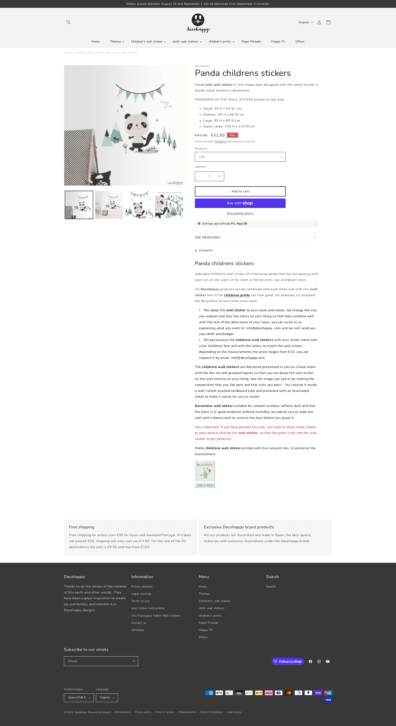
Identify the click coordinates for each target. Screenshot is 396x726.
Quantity (200, 167)
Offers (203, 637)
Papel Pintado (208, 623)
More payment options (240, 213)
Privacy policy (143, 712)
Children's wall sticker (89, 52)
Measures (201, 148)
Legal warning (141, 594)
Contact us (138, 623)
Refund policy (123, 712)
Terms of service (164, 712)
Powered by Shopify (99, 712)
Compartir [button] (206, 251)
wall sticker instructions (148, 608)
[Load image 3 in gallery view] (139, 205)
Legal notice (234, 712)
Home (68, 52)
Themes (204, 594)
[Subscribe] (133, 661)
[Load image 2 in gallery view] (109, 205)
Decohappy (81, 712)
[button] (68, 22)
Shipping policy (187, 712)
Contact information (211, 712)
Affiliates (137, 630)
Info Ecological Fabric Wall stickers (155, 615)
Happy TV (206, 630)
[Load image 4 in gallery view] (169, 205)
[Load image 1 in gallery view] (79, 205)
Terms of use (140, 601)
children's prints (210, 615)
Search (271, 586)
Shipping (220, 141)
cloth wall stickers (211, 608)
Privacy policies (142, 586)
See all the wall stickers (122, 52)
